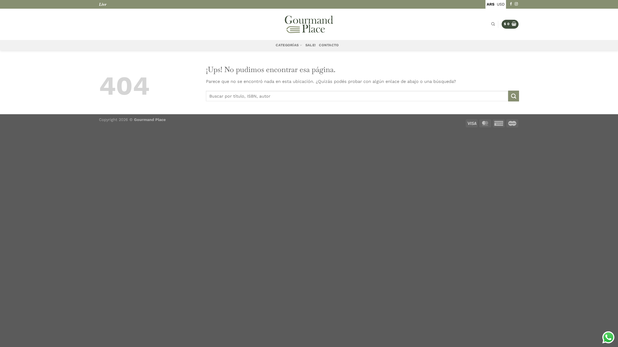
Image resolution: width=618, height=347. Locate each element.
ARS (490, 4)
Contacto (329, 45)
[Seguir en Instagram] (516, 4)
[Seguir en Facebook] (511, 4)
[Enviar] (513, 96)
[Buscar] (493, 24)
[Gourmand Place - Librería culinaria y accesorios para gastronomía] (309, 24)
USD (501, 4)
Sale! (310, 45)
